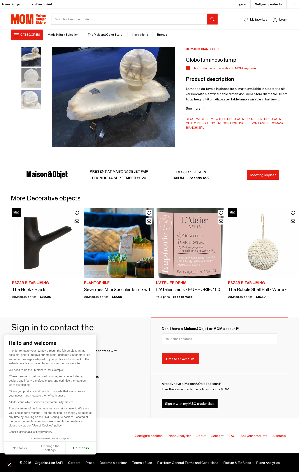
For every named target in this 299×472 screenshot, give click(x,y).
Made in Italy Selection (63, 35)
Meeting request (263, 175)
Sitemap (279, 436)
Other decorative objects (239, 119)
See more (193, 108)
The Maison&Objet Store (105, 35)
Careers (74, 463)
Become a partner (113, 463)
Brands (162, 35)
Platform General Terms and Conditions (187, 463)
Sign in (241, 4)
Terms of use (142, 463)
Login (283, 19)
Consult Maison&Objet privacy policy (30, 431)
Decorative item (199, 119)
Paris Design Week (41, 4)
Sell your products (268, 4)
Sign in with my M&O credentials (189, 403)
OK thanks (81, 448)
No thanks (20, 448)
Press (89, 463)
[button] (9, 464)
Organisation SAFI (49, 463)
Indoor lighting (231, 123)
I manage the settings (50, 448)
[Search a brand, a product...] (212, 19)
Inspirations (140, 35)
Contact (217, 436)
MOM (28, 19)
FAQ (232, 436)
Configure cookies (149, 436)
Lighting (208, 123)
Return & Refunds (237, 463)
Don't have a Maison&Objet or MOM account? (200, 329)
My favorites (258, 19)
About (201, 436)
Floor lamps (257, 123)
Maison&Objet (11, 4)
